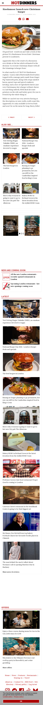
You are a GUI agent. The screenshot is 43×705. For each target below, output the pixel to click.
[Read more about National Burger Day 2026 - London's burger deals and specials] (30, 133)
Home (7, 675)
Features (21, 675)
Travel (27, 678)
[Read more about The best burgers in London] (11, 158)
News (14, 675)
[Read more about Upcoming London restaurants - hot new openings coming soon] (6, 286)
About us (8, 682)
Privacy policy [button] (19, 696)
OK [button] (21, 701)
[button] (15, 19)
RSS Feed (28, 682)
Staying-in (18, 678)
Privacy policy (21, 684)
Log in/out (33, 684)
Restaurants (32, 675)
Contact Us (18, 682)
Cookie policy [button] (8, 696)
